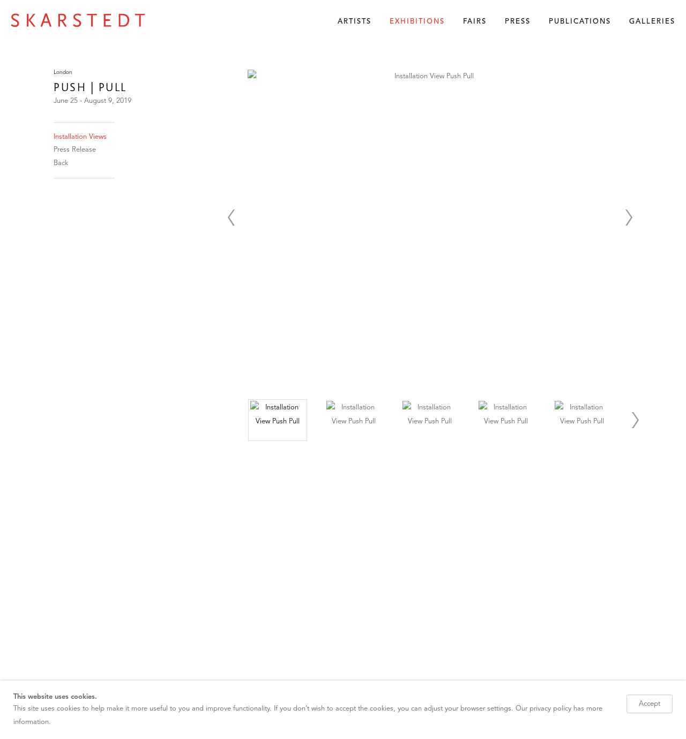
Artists (354, 21)
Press (518, 21)
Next (628, 217)
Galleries (652, 21)
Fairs (475, 21)
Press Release (75, 149)
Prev (231, 217)
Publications (580, 21)
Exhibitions (417, 21)
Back (61, 163)
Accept (649, 703)
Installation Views (80, 136)
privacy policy (550, 709)
